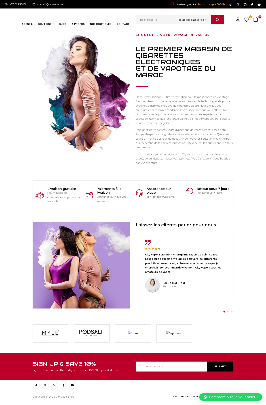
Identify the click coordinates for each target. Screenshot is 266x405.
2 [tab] (228, 311)
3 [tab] (232, 311)
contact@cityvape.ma (50, 4)
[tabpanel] (184, 267)
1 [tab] (224, 311)
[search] (217, 19)
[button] (256, 19)
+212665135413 (18, 4)
